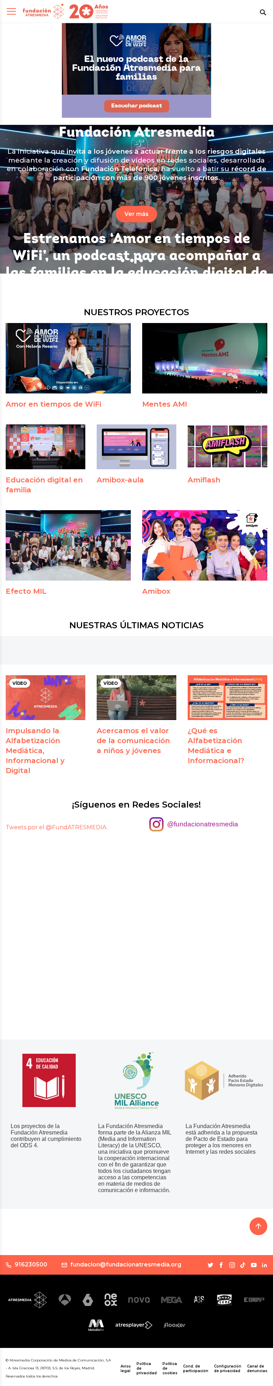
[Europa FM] (254, 1299)
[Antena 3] (65, 1300)
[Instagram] (232, 1265)
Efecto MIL (26, 591)
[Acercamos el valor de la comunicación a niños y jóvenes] (136, 697)
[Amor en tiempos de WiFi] (68, 358)
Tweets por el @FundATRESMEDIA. (57, 827)
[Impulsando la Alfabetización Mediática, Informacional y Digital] (45, 697)
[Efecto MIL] (68, 545)
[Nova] (139, 1300)
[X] (210, 1265)
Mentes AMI (164, 404)
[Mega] (171, 1300)
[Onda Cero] (224, 1300)
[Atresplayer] (134, 1325)
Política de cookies (169, 1368)
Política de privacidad (146, 1368)
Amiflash (204, 480)
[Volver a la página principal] (43, 11)
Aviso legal (126, 1368)
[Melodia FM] (96, 1325)
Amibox (156, 591)
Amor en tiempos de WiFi (53, 404)
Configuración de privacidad (227, 1368)
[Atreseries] (199, 1300)
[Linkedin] (264, 1265)
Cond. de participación (195, 1368)
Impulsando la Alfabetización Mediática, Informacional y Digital (35, 750)
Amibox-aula (120, 480)
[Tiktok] (243, 1265)
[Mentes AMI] (204, 358)
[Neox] (111, 1300)
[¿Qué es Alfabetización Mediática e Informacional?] (227, 697)
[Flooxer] (174, 1325)
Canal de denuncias (257, 1368)
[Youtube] (254, 1265)
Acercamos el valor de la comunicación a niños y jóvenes (133, 740)
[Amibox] (204, 545)
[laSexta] (87, 1300)
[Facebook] (221, 1265)
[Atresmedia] (27, 1300)
